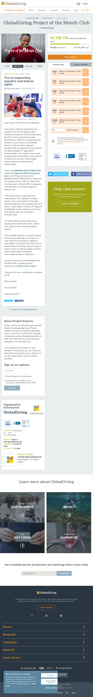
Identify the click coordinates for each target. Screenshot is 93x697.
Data (74, 693)
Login (85, 3)
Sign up (12, 388)
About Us (9, 650)
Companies (54, 10)
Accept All (51, 675)
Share (39, 66)
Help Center (46, 607)
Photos (28, 66)
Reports (18, 66)
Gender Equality (32, 18)
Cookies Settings (51, 688)
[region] (31, 682)
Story (7, 66)
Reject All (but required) (51, 681)
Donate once (58, 64)
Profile (17, 448)
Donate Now (70, 57)
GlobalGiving (48, 28)
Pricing (59, 693)
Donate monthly (81, 64)
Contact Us (69, 688)
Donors (7, 627)
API (67, 693)
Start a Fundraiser (70, 204)
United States (48, 18)
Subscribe (64, 573)
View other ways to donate (70, 143)
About (31, 10)
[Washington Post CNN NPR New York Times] (46, 668)
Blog (75, 10)
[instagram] (46, 615)
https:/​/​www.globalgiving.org (13, 440)
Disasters (66, 10)
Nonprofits (42, 10)
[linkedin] (61, 615)
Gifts (87, 10)
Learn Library (11, 657)
